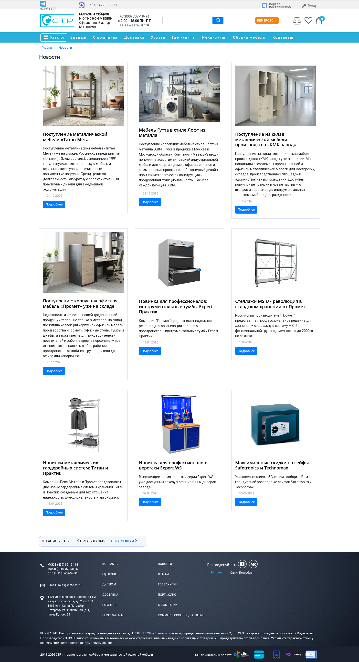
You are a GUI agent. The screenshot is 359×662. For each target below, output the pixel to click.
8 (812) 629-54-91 (66, 573)
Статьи (163, 574)
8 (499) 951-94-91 (66, 564)
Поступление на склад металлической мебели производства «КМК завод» (265, 139)
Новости (165, 564)
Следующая (122, 541)
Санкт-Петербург (241, 572)
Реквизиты (214, 37)
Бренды (78, 37)
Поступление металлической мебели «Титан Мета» (75, 136)
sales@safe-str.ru (69, 585)
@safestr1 (48, 8)
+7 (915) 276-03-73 (102, 5)
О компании (105, 37)
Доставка (134, 37)
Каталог (57, 37)
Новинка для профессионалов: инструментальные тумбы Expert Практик (176, 306)
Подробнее (54, 204)
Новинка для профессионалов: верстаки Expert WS (173, 465)
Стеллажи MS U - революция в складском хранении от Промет (270, 303)
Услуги (158, 37)
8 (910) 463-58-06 (66, 569)
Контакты (283, 37)
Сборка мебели (249, 37)
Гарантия (109, 605)
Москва (216, 572)
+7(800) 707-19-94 (134, 16)
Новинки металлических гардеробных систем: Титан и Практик (75, 468)
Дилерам (109, 584)
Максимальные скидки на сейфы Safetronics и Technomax (272, 465)
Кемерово (265, 20)
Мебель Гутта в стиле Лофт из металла (172, 132)
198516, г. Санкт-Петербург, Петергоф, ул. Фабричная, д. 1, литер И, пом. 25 (69, 610)
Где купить (183, 37)
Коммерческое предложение (181, 615)
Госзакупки (167, 584)
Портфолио (167, 594)
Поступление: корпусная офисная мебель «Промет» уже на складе (80, 303)
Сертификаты (113, 615)
